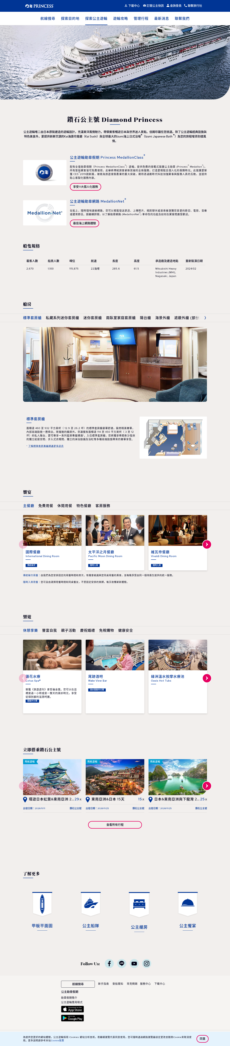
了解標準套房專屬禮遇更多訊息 (46, 446)
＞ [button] (207, 544)
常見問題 (132, 983)
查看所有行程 (115, 825)
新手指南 (103, 983)
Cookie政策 (57, 1040)
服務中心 (145, 983)
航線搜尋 (47, 18)
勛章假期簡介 (69, 997)
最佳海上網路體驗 (84, 223)
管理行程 (141, 18)
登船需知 (117, 983)
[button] (200, 318)
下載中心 (159, 983)
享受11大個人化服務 (85, 187)
